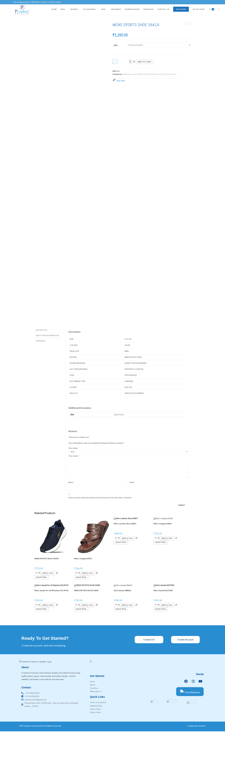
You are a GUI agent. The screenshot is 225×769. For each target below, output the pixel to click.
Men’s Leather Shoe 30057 (125, 523)
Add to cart (145, 62)
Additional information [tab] (47, 336)
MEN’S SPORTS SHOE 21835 (86, 590)
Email (132, 482)
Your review (73, 456)
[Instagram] (193, 681)
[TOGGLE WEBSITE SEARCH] (219, 9)
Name (71, 482)
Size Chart (121, 81)
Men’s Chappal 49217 (83, 558)
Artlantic (202, 726)
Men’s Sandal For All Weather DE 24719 (51, 590)
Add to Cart (47, 573)
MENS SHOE (143, 74)
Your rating (73, 448)
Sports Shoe (171, 74)
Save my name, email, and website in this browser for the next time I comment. (100, 497)
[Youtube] (200, 681)
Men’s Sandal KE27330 (163, 590)
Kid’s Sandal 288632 (122, 590)
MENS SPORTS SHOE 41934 (46, 558)
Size (116, 45)
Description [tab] (41, 330)
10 (115, 414)
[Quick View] (39, 573)
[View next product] (189, 24)
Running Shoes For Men (157, 74)
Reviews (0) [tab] (40, 341)
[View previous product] (185, 24)
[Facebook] (186, 681)
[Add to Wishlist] (130, 61)
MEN (124, 74)
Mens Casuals (132, 74)
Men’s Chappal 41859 (162, 523)
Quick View (41, 577)
